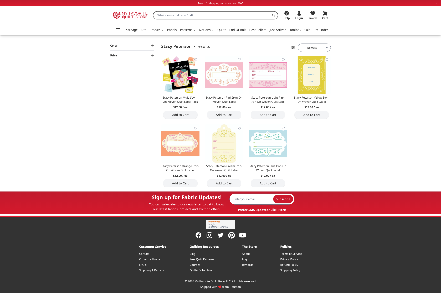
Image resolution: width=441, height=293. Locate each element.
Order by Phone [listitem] (149, 259)
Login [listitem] (245, 259)
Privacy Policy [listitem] (289, 259)
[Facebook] (198, 235)
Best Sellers (257, 30)
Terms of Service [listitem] (291, 254)
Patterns (186, 30)
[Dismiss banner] (436, 3)
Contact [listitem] (144, 254)
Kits (143, 30)
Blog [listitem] (193, 254)
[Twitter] (220, 235)
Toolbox (295, 30)
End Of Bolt (237, 30)
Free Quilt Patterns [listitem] (202, 259)
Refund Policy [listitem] (289, 265)
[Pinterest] (231, 235)
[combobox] (215, 15)
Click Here (278, 210)
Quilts (221, 30)
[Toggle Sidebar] (293, 48)
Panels (172, 30)
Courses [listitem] (195, 265)
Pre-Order (321, 30)
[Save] (195, 59)
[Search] (273, 15)
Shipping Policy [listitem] (290, 270)
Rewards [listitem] (247, 265)
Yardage (132, 30)
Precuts (155, 30)
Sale (307, 30)
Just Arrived (277, 30)
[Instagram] (209, 235)
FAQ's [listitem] (143, 265)
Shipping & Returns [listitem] (152, 270)
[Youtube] (242, 235)
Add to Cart (180, 115)
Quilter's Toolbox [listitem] (201, 270)
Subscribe (283, 199)
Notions (205, 30)
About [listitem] (246, 254)
